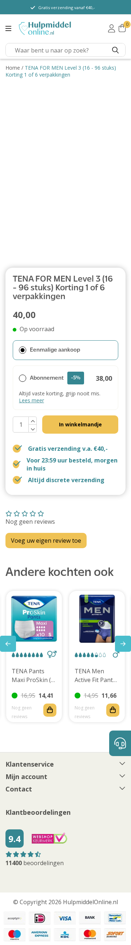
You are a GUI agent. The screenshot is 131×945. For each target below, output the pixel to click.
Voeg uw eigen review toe (46, 541)
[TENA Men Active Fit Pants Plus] (97, 619)
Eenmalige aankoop (55, 350)
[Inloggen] (111, 28)
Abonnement (55, 378)
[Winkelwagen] (122, 28)
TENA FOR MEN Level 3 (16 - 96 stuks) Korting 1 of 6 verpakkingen (60, 71)
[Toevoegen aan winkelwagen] (49, 710)
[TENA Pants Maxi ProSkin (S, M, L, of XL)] (34, 619)
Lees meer (31, 400)
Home (12, 67)
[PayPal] (14, 918)
